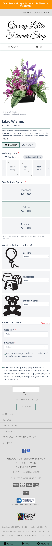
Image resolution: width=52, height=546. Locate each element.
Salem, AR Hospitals (40, 527)
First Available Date (33, 157)
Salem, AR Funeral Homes (14, 527)
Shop (14, 47)
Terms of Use (44, 536)
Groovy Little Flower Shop (26, 31)
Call (9, 543)
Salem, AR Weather (12, 531)
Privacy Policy (8, 536)
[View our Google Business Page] (28, 452)
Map (27, 543)
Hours (44, 543)
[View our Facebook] (24, 452)
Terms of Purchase (26, 536)
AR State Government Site (36, 531)
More (5, 139)
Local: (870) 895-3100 (26, 471)
